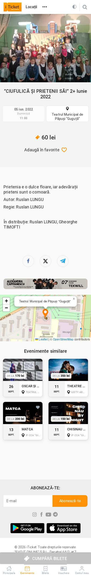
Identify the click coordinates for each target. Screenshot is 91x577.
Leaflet (43, 339)
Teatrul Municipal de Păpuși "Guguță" (67, 117)
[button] (45, 313)
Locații (31, 7)
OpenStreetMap (63, 339)
